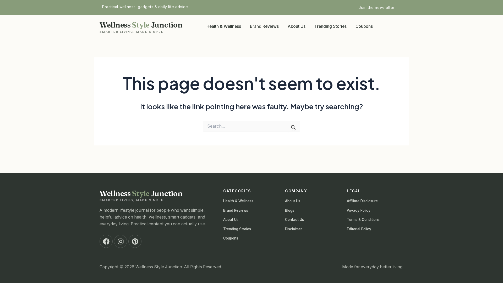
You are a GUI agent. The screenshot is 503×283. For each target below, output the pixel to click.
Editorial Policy (359, 229)
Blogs (289, 210)
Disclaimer (293, 229)
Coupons (364, 26)
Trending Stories (330, 26)
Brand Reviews (264, 26)
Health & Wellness (223, 26)
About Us (296, 26)
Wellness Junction (141, 26)
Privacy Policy (358, 210)
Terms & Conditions (363, 219)
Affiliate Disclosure (362, 201)
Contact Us (294, 219)
